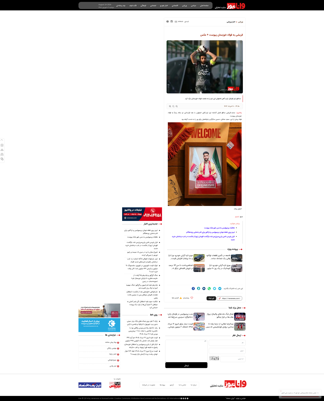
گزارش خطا (175, 298)
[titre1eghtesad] (89, 385)
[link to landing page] (228, 6)
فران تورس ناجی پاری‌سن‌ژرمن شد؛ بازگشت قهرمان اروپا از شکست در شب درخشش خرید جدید (141, 245)
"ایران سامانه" (230, 398)
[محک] (99, 310)
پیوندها (162, 385)
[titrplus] (115, 385)
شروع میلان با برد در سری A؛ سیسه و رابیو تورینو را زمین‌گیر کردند (142, 254)
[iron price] (2, 160)
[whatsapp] (209, 288)
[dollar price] (2, 146)
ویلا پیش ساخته (110, 342)
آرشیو (172, 385)
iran (80, 398)
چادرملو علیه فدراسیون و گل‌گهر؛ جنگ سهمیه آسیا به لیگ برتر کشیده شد (142, 287)
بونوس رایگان (111, 348)
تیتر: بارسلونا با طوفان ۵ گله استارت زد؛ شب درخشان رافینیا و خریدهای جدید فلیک (142, 260)
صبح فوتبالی (112, 360)
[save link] (172, 21)
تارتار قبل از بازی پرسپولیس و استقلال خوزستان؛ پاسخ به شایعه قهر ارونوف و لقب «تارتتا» (141, 346)
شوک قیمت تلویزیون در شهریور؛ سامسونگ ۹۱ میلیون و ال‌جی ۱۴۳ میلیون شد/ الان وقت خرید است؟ (142, 268)
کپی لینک (211, 298)
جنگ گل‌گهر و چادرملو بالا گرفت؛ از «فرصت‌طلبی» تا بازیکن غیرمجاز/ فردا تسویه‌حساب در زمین (144, 278)
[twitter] (214, 288)
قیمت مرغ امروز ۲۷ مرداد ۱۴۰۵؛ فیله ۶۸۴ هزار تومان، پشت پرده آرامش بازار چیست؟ (141, 353)
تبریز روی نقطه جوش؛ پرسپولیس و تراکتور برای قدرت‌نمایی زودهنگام (210, 232)
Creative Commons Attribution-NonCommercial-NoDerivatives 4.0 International (147, 398)
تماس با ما (182, 385)
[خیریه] (99, 325)
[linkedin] (203, 288)
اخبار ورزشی (231, 21)
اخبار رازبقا (112, 354)
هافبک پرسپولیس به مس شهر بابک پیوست (219, 228)
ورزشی (240, 21)
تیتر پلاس (113, 366)
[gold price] (2, 151)
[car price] (2, 155)
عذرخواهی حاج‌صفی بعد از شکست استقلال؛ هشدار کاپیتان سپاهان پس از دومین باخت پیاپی (142, 294)
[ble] (198, 288)
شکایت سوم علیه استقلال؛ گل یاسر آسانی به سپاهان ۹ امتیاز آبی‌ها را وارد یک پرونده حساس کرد (142, 304)
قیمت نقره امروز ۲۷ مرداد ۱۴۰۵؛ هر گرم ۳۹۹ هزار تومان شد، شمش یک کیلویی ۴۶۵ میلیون (141, 339)
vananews (95, 398)
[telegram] (219, 288)
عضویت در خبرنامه (148, 385)
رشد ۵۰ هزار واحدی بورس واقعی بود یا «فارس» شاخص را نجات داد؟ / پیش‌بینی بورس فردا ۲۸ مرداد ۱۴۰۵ (143, 331)
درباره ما (194, 385)
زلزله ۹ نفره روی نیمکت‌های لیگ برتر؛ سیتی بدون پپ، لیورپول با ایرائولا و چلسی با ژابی (142, 323)
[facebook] (193, 288)
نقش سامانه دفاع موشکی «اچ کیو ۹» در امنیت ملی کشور (299, 393)
